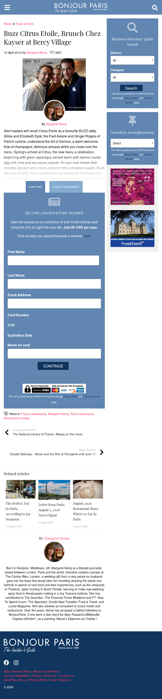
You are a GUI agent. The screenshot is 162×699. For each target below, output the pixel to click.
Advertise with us (15, 680)
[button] (21, 511)
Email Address (19, 294)
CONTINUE (53, 366)
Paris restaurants (82, 414)
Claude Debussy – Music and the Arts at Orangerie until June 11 (53, 452)
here (87, 235)
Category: (118, 70)
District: (116, 53)
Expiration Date (20, 335)
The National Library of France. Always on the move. (48, 432)
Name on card (19, 345)
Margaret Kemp (37, 52)
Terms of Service (91, 396)
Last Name (16, 275)
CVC (11, 325)
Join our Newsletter (17, 675)
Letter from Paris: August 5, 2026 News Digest (51, 509)
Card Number (18, 314)
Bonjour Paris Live (44, 675)
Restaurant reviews (17, 418)
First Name (16, 251)
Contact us (66, 675)
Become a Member (46, 671)
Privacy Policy (70, 396)
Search (131, 88)
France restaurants (33, 414)
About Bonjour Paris (17, 671)
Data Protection (60, 680)
